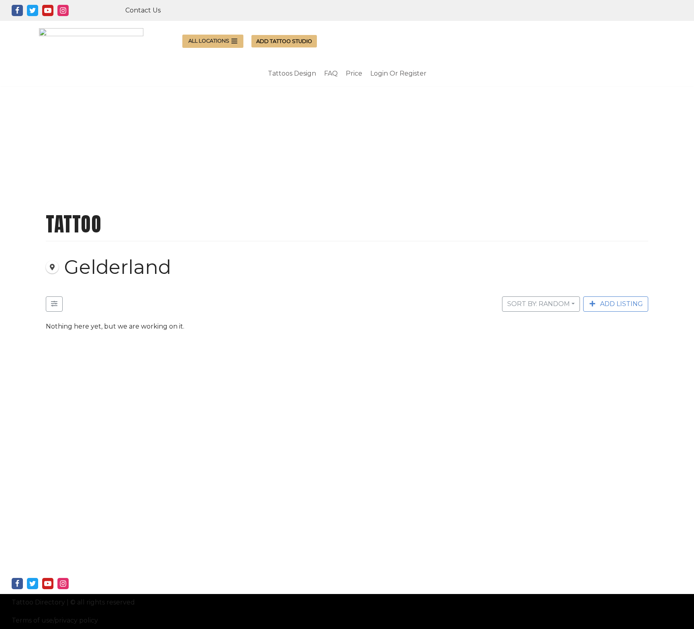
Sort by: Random (538, 304)
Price (354, 73)
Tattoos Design (292, 73)
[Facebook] (17, 10)
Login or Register (398, 73)
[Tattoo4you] (91, 41)
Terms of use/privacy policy (55, 620)
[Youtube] (47, 10)
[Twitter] (32, 10)
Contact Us (143, 10)
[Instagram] (63, 10)
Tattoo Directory (38, 602)
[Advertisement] (347, 142)
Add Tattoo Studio (284, 41)
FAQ (331, 73)
